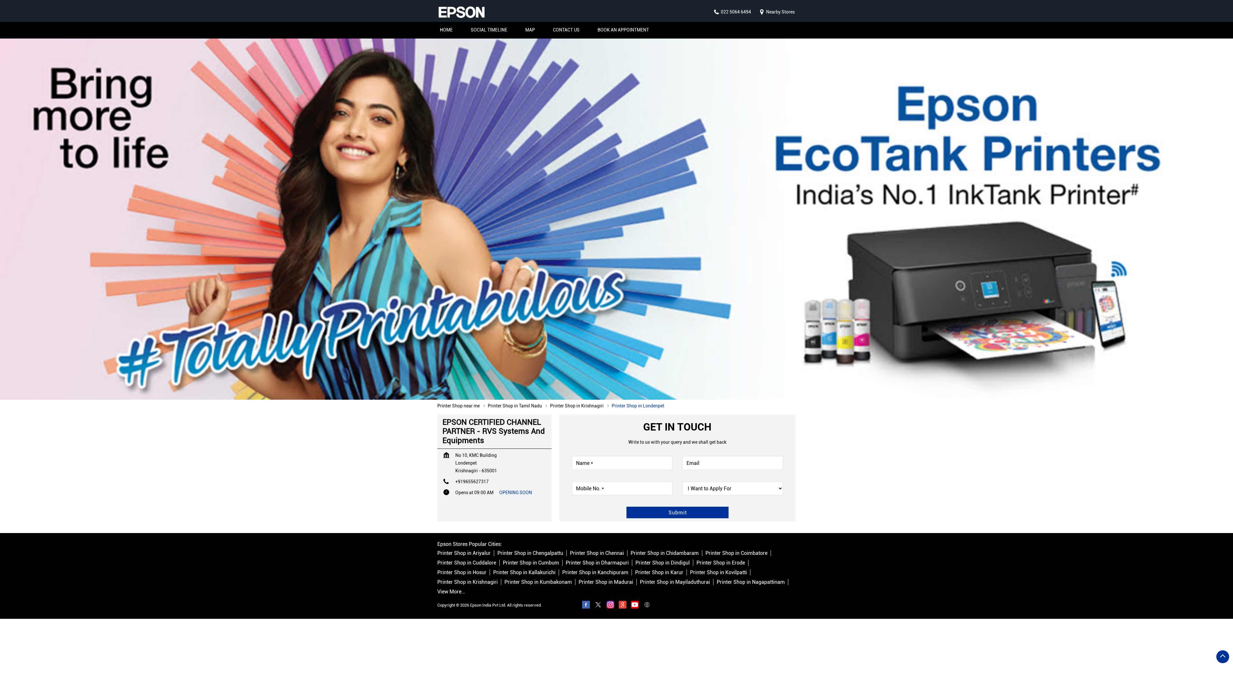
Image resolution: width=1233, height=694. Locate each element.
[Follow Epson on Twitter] (598, 605)
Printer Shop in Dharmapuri (597, 563)
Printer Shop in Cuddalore (466, 563)
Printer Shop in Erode (720, 563)
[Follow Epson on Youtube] (635, 605)
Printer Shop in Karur (659, 573)
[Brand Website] (647, 605)
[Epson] (461, 12)
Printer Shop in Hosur (461, 573)
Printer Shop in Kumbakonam (538, 582)
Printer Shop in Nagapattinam (751, 582)
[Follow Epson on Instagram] (610, 605)
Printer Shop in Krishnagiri (467, 582)
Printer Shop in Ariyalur (464, 553)
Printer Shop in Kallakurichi (524, 573)
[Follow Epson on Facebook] (586, 605)
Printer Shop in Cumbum (531, 563)
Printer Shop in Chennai (597, 553)
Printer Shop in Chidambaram (665, 553)
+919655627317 (472, 481)
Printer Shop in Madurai (606, 582)
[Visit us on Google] (622, 605)
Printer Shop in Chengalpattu (530, 553)
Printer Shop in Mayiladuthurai (675, 582)
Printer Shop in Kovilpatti (718, 573)
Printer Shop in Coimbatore (736, 553)
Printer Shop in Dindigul (662, 563)
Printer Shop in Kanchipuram (595, 573)
